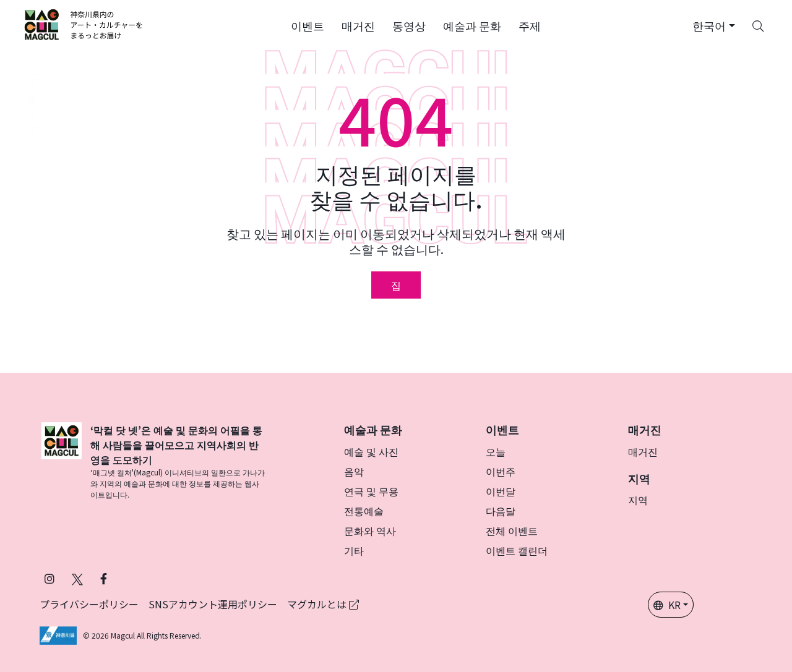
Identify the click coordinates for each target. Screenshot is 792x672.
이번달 (500, 490)
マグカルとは (318, 604)
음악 (354, 471)
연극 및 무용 (371, 490)
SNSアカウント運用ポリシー (212, 604)
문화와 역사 (370, 530)
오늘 (496, 451)
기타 (354, 550)
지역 (638, 499)
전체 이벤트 (512, 530)
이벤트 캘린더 (517, 550)
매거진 (643, 451)
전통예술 (364, 510)
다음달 (500, 510)
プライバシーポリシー (89, 604)
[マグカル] (61, 461)
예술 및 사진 (371, 451)
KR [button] (674, 604)
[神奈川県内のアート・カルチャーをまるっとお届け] (84, 24)
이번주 (500, 471)
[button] (307, 24)
